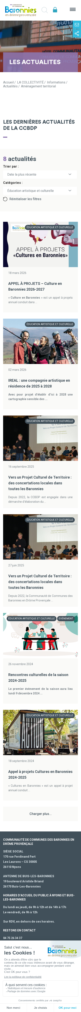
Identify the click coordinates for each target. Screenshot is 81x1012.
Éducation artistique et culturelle (50, 227)
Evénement (66, 618)
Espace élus (55, 10)
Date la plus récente (21, 174)
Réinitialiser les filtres (25, 199)
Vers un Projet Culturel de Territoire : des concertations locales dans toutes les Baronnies (40, 483)
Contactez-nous (77, 25)
